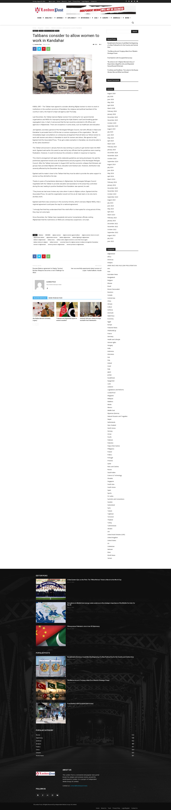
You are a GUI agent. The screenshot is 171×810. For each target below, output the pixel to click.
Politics (57, 30)
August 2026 (111, 93)
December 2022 (112, 223)
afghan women (56, 235)
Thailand (110, 520)
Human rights (111, 342)
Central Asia (111, 298)
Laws (109, 384)
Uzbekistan (110, 546)
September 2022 (112, 232)
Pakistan (110, 440)
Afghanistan (111, 254)
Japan (109, 372)
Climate (109, 304)
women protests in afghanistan (75, 244)
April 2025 (110, 141)
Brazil (109, 286)
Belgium (110, 280)
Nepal (109, 419)
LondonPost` (111, 393)
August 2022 (111, 235)
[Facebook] (126, 1)
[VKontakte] (57, 795)
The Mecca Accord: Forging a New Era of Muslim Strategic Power (122, 52)
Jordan (109, 375)
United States (111, 540)
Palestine (110, 443)
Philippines (110, 449)
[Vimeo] (134, 1)
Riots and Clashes (113, 466)
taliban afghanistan (65, 237)
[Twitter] (132, 1)
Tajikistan (110, 514)
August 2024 (111, 164)
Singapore (110, 481)
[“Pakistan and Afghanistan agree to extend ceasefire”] (67, 309)
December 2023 (112, 188)
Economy (110, 319)
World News (111, 555)
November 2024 (112, 155)
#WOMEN (47, 235)
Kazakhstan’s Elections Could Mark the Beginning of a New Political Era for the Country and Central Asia (122, 45)
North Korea (111, 428)
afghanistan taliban (39, 237)
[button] (132, 22)
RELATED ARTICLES (40, 298)
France (109, 333)
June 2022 (110, 241)
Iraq (108, 360)
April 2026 (110, 105)
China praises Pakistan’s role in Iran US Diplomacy (83, 626)
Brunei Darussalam (113, 289)
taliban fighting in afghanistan (80, 237)
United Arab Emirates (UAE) (116, 534)
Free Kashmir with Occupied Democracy (119, 58)
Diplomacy (110, 316)
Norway (110, 431)
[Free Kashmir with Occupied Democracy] (51, 713)
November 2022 (112, 226)
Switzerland (111, 505)
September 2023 (112, 197)
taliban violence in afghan (41, 242)
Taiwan (109, 511)
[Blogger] (38, 795)
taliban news (51, 239)
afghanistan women (51, 237)
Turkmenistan (111, 526)
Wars (109, 552)
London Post (38, 44)
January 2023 (111, 221)
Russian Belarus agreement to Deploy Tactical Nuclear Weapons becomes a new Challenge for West (48, 270)
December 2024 (112, 153)
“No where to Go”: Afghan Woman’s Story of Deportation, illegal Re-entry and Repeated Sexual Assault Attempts (120, 64)
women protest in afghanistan (56, 244)
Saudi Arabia (111, 472)
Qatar (109, 464)
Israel (109, 366)
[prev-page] (34, 324)
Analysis (110, 262)
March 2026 (111, 108)
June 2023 (110, 206)
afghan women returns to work (90, 235)
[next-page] (37, 324)
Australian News (112, 274)
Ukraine (109, 529)
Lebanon (110, 387)
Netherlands (111, 422)
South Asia (110, 484)
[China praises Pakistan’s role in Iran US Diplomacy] (51, 635)
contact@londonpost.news (78, 786)
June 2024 (110, 170)
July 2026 (110, 96)
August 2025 (111, 129)
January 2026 (111, 114)
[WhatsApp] (48, 49)
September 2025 (112, 126)
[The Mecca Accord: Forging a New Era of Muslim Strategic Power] (51, 689)
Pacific (109, 437)
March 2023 (111, 215)
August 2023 (111, 200)
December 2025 (112, 117)
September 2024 (112, 161)
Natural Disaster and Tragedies (117, 416)
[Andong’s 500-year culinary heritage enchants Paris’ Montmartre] (91, 309)
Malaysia (110, 398)
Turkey (109, 523)
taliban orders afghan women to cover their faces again (72, 239)
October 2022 (111, 229)
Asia (108, 271)
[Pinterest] (44, 49)
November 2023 (112, 191)
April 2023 (110, 212)
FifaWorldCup (111, 330)
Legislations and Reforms (115, 390)
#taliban (41, 235)
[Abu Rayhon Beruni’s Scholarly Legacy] (43, 309)
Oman (109, 434)
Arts (108, 268)
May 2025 (110, 138)
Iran (108, 357)
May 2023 (110, 209)
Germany (110, 336)
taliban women (54, 242)
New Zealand (111, 425)
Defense (110, 310)
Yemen (109, 558)
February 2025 (112, 147)
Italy (108, 369)
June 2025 (110, 135)
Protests (110, 461)
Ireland (109, 363)
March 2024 (111, 179)
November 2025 (112, 120)
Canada (109, 295)
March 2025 (111, 144)
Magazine (40, 28)
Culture (47, 28)
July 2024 (110, 167)
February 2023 (112, 218)
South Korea (111, 487)
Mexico (109, 407)
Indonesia (110, 351)
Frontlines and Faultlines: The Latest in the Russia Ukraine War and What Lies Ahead (122, 71)
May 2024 (110, 173)
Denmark (110, 313)
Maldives (110, 401)
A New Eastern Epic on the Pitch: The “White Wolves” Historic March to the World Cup (94, 579)
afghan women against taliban (71, 235)
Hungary (110, 345)
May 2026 (110, 102)
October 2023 (111, 194)
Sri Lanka (110, 496)
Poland (109, 452)
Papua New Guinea (113, 446)
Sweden (110, 502)
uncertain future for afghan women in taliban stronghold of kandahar (79, 242)
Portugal (110, 458)
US (108, 543)
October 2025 (111, 123)
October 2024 (111, 158)
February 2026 (112, 111)
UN (108, 532)
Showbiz (110, 478)
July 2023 (110, 203)
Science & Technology (114, 475)
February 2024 (112, 182)
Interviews (110, 354)
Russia (109, 469)
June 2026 (110, 99)
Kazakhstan (111, 378)
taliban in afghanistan (40, 239)
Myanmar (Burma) (113, 413)
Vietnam (110, 549)
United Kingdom (112, 537)
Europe (109, 325)
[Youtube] (137, 1)
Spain (109, 490)
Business (110, 292)
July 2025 (110, 132)
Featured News (112, 328)
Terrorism (110, 517)
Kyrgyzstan (110, 381)
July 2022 (110, 238)
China (109, 301)
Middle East (111, 410)
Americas (110, 260)
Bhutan (109, 283)
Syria (109, 508)
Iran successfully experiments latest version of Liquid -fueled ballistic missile (86, 269)
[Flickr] (47, 795)
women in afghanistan (40, 244)
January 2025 (111, 150)
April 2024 (110, 176)
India (109, 348)
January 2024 (111, 185)
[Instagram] (129, 1)
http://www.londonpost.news (53, 284)
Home (34, 28)
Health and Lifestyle (49, 30)
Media (109, 404)
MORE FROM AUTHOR (55, 298)
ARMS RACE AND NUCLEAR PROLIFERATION (122, 265)
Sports (109, 493)
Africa (109, 257)
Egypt (109, 322)
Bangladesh (111, 277)
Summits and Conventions (115, 499)
